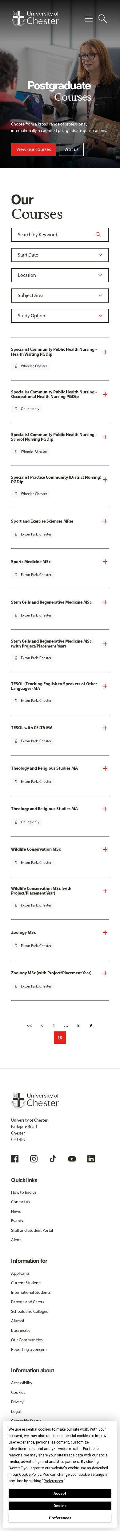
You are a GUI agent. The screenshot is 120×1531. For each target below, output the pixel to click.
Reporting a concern (29, 1349)
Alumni (17, 1321)
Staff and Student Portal (32, 1230)
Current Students (26, 1282)
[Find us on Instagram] (34, 1158)
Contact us (20, 1201)
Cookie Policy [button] (30, 1474)
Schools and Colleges (29, 1311)
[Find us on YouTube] (72, 1158)
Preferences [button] (53, 1481)
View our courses (33, 149)
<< (29, 1025)
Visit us (71, 149)
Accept (60, 1493)
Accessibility (21, 1383)
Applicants (20, 1273)
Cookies (18, 1392)
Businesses (20, 1330)
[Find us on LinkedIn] (91, 1158)
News (16, 1211)
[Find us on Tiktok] (53, 1158)
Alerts (16, 1240)
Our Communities (26, 1340)
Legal (16, 1411)
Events (17, 1221)
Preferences (60, 1518)
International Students (30, 1292)
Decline (60, 1506)
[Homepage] (35, 18)
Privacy (17, 1402)
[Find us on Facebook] (14, 1158)
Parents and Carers (27, 1302)
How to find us (23, 1192)
